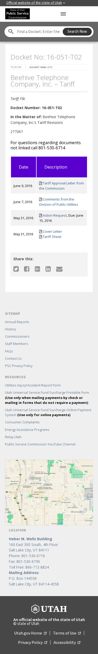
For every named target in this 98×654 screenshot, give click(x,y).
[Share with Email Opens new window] (59, 268)
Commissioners (17, 336)
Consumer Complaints (22, 422)
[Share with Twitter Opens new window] (16, 268)
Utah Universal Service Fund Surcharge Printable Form (47, 397)
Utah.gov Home (30, 633)
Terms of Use (67, 633)
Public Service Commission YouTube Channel (40, 444)
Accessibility (67, 642)
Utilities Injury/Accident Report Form (33, 385)
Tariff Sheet (52, 236)
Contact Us (13, 358)
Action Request (55, 215)
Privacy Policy (32, 642)
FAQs (9, 351)
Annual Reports (17, 321)
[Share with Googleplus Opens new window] (37, 268)
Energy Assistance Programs (27, 429)
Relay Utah (13, 437)
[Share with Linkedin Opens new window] (48, 268)
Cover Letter (52, 231)
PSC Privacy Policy (18, 365)
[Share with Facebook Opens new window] (27, 268)
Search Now (77, 31)
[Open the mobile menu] (63, 13)
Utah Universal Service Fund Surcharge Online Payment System (48, 412)
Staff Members (16, 343)
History (10, 329)
